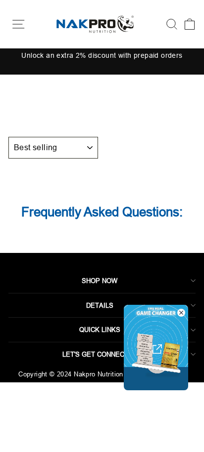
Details (99, 305)
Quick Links (99, 329)
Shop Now (99, 281)
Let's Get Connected (99, 354)
